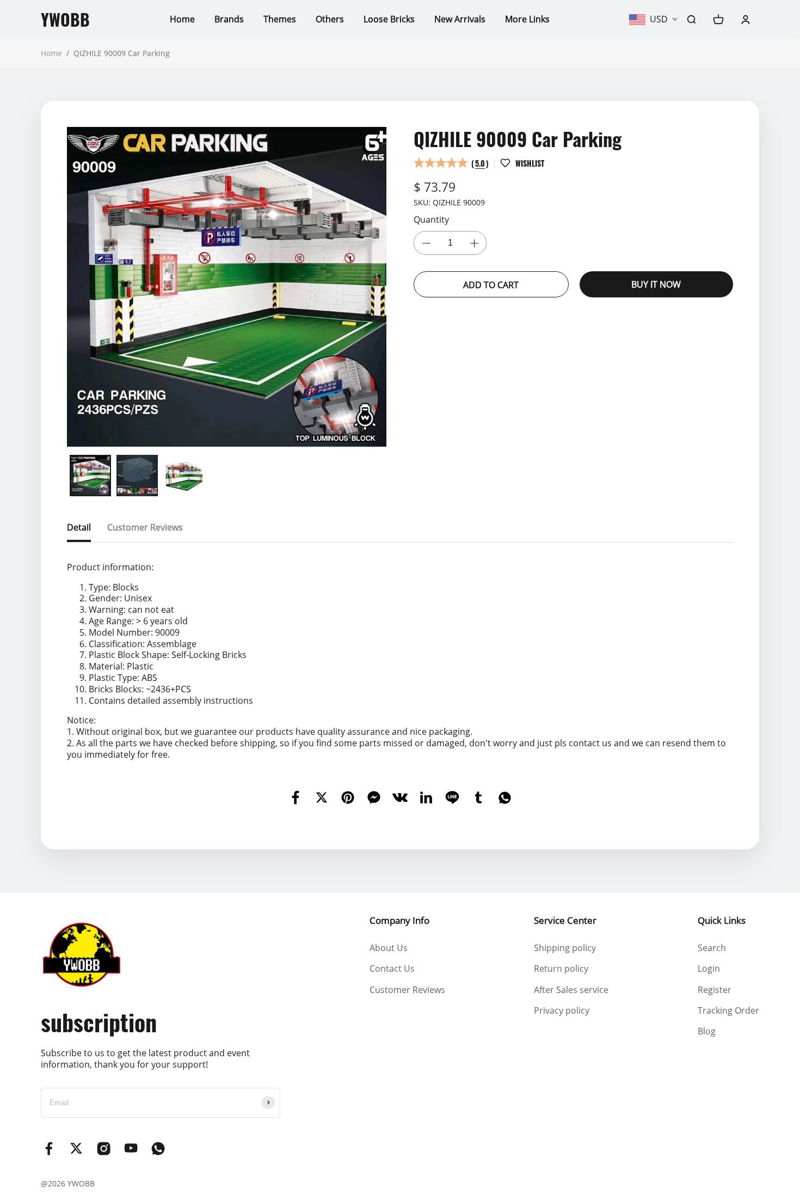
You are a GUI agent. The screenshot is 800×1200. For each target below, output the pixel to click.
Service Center (565, 920)
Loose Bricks (389, 19)
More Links (527, 19)
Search (712, 948)
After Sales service (571, 990)
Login (709, 968)
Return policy (561, 968)
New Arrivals (459, 19)
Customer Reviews (407, 990)
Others (330, 19)
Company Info (399, 920)
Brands (229, 19)
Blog (707, 1031)
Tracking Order (728, 1010)
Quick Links (722, 920)
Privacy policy (561, 1010)
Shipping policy (565, 948)
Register (714, 990)
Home (182, 19)
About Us (389, 948)
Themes (279, 19)
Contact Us (392, 968)
